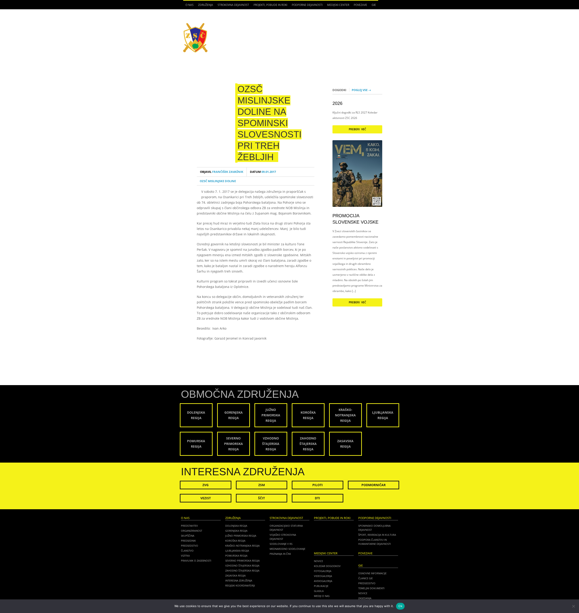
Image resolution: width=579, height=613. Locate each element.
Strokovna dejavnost (232, 6)
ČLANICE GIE (365, 578)
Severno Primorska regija (242, 560)
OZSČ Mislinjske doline (218, 181)
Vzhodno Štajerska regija (242, 565)
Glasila (319, 591)
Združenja (204, 6)
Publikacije (321, 586)
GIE (372, 6)
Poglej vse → (361, 90)
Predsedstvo (189, 545)
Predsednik (188, 540)
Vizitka (185, 555)
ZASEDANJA (364, 598)
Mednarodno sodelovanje (287, 548)
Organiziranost (191, 530)
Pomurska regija (236, 555)
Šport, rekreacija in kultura (377, 534)
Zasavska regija (235, 575)
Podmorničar (373, 485)
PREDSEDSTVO (366, 583)
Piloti (317, 485)
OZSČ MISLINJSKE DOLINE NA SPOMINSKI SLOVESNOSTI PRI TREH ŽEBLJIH (269, 123)
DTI (317, 498)
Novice (318, 561)
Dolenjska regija (236, 525)
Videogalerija (323, 576)
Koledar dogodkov (327, 566)
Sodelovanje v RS (281, 543)
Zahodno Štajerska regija (242, 570)
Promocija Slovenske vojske (355, 218)
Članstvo (187, 550)
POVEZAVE (360, 5)
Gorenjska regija (236, 530)
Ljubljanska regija (237, 550)
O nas (188, 6)
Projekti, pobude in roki (270, 5)
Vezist (205, 498)
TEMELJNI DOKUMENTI (371, 588)
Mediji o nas (322, 596)
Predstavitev (189, 525)
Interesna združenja (238, 580)
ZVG (205, 485)
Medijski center (337, 6)
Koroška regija (235, 540)
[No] (573, 606)
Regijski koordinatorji (240, 585)
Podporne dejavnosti (306, 6)
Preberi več (357, 129)
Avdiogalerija (323, 581)
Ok (400, 606)
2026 (337, 103)
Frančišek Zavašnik (221, 172)
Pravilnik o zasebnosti (196, 560)
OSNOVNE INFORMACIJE (372, 573)
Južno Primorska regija (240, 535)
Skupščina (187, 535)
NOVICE (362, 593)
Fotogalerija (322, 571)
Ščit (261, 498)
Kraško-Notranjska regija (242, 545)
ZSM (261, 485)
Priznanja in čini (280, 553)
